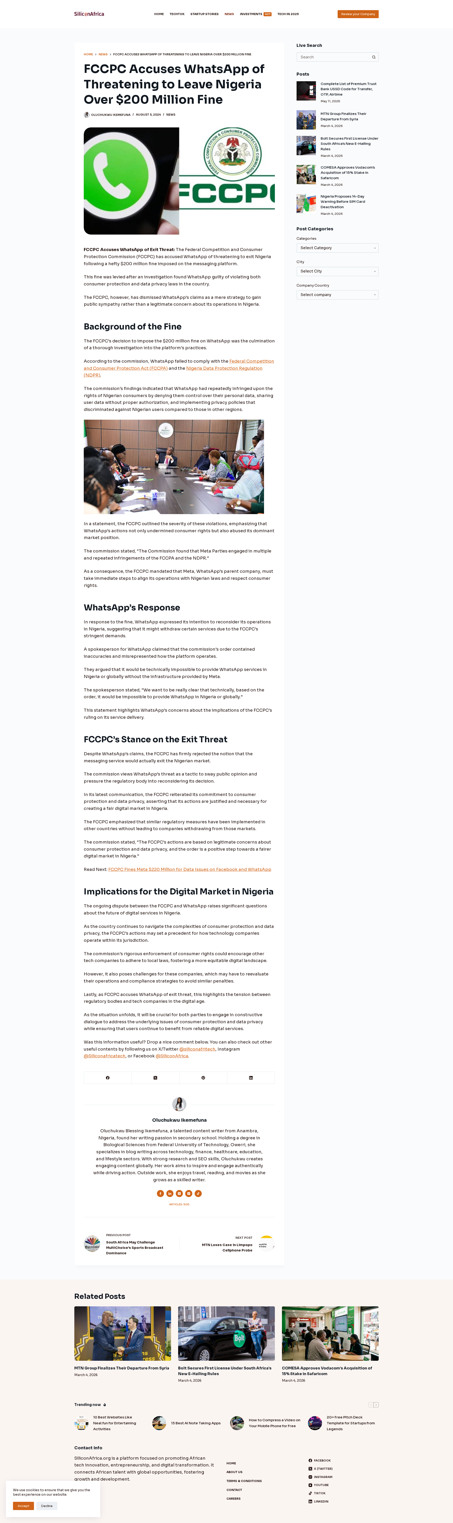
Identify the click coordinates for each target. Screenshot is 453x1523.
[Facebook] (108, 1078)
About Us (234, 1472)
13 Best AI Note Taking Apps (196, 1423)
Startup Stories (204, 14)
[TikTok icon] (198, 1193)
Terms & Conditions (244, 1481)
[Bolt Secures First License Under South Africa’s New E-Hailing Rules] (306, 145)
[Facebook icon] (160, 1193)
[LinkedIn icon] (169, 1193)
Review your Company (358, 14)
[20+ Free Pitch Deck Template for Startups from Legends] (315, 1423)
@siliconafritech (197, 1049)
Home (159, 14)
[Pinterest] (203, 1078)
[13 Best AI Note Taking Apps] (159, 1423)
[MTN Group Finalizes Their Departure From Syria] (306, 120)
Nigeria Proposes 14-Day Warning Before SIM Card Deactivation (343, 201)
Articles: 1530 (179, 1204)
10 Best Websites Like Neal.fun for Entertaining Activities (114, 1423)
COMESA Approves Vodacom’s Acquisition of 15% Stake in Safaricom (348, 172)
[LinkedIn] (251, 1078)
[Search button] (374, 57)
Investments (255, 14)
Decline (47, 1506)
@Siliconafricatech (105, 1056)
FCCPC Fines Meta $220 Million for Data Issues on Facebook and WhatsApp (189, 869)
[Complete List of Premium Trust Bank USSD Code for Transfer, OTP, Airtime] (306, 91)
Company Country (313, 285)
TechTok (177, 14)
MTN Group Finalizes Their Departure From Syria (121, 1368)
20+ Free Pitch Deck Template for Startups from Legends (351, 1423)
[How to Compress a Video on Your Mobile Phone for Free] (237, 1423)
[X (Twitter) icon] (179, 1193)
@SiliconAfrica (172, 1056)
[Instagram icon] (188, 1193)
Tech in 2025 (288, 14)
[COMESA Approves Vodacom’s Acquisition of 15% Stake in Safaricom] (306, 174)
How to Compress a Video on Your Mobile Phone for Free (274, 1423)
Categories (306, 238)
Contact (234, 1490)
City (300, 262)
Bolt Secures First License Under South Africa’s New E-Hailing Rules (349, 143)
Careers (233, 1498)
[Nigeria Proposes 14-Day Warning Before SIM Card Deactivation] (306, 203)
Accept (23, 1506)
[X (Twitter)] (155, 1078)
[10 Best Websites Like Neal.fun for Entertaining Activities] (81, 1423)
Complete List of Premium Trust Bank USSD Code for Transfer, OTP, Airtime (349, 89)
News (229, 14)
